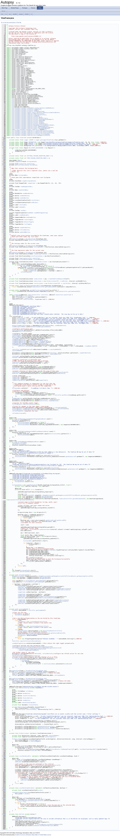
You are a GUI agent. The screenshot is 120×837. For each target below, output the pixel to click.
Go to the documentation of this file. (11, 22)
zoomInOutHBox (23, 190)
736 (3, 707)
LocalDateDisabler (25, 756)
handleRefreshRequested (57, 278)
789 (3, 759)
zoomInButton (24, 198)
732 (3, 702)
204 (3, 222)
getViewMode (40, 610)
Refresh (49, 423)
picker (40, 790)
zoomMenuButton (28, 193)
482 (3, 453)
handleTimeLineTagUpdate (26, 419)
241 (3, 259)
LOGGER (31, 140)
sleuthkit (15, 14)
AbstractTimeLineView (22, 165)
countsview (38, 130)
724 (3, 693)
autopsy (21, 14)
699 (3, 671)
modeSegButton (30, 217)
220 (3, 240)
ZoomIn (41, 121)
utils (35, 135)
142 (3, 161)
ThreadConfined (39, 111)
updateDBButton (25, 232)
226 (3, 247)
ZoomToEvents (43, 124)
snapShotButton (25, 227)
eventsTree (30, 163)
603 (3, 575)
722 (3, 691)
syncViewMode (54, 349)
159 (3, 181)
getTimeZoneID (49, 286)
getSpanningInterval (87, 495)
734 (3, 704)
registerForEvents (29, 404)
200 (3, 217)
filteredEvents (38, 259)
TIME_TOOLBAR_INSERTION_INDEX (37, 158)
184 (3, 200)
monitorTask (24, 571)
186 (3, 202)
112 (3, 142)
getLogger (43, 140)
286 (3, 285)
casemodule (30, 108)
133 (3, 155)
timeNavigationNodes (40, 253)
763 (3, 733)
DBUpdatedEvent (43, 126)
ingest (29, 112)
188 (3, 204)
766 (3, 736)
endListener (38, 281)
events (37, 108)
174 (3, 190)
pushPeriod (65, 395)
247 (3, 261)
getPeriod (60, 520)
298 (3, 290)
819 (3, 788)
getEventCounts (45, 529)
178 (3, 193)
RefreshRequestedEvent (45, 127)
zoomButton (26, 700)
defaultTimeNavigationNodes (38, 240)
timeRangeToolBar (26, 186)
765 (3, 735)
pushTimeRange (30, 749)
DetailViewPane (48, 132)
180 (3, 195)
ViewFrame (23, 137)
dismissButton (27, 698)
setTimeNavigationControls (21, 648)
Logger (36, 110)
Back (40, 117)
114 (3, 144)
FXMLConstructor (38, 113)
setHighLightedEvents (35, 633)
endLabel (22, 207)
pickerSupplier (50, 736)
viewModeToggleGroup (40, 212)
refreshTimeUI (25, 272)
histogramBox (23, 175)
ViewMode (36, 116)
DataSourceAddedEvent (47, 108)
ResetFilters (43, 118)
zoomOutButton (24, 195)
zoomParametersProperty (30, 409)
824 (3, 790)
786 (3, 756)
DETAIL (48, 341)
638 (3, 609)
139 (3, 158)
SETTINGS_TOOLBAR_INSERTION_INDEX (38, 155)
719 (3, 687)
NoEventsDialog (34, 663)
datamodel (36, 125)
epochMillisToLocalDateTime (39, 290)
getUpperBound (46, 497)
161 (3, 183)
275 (3, 283)
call (22, 759)
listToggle (27, 224)
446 (3, 431)
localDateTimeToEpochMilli (32, 285)
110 (3, 140)
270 (3, 281)
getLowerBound (46, 496)
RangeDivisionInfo (43, 135)
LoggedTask (37, 109)
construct (26, 299)
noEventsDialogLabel (28, 702)
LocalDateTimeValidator (27, 788)
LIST (45, 340)
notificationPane (36, 256)
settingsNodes (38, 247)
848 (3, 814)
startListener (38, 283)
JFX (45, 670)
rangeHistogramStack (28, 181)
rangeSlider (31, 183)
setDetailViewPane (32, 634)
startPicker (35, 200)
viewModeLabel (23, 215)
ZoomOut (41, 122)
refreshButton (24, 230)
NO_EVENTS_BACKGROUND (36, 148)
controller (36, 258)
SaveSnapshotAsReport (46, 119)
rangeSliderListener (40, 261)
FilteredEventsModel (47, 125)
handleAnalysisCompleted (26, 465)
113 (3, 143)
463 (3, 441)
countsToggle (28, 219)
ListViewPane (45, 134)
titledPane (29, 691)
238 (3, 256)
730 (3, 700)
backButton (26, 693)
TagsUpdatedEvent (43, 128)
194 (3, 210)
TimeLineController (39, 114)
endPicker (34, 202)
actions (35, 117)
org (10, 14)
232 (3, 253)
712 (3, 679)
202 (3, 219)
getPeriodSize (50, 520)
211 (3, 230)
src (6, 14)
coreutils (30, 109)
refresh (22, 443)
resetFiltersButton (29, 695)
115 (3, 145)
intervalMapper (54, 735)
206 (3, 224)
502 (3, 465)
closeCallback (33, 704)
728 (3, 698)
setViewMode (29, 346)
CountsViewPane (48, 130)
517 (3, 479)
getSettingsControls (43, 646)
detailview (38, 132)
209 (3, 227)
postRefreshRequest (53, 824)
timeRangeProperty (29, 408)
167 (3, 186)
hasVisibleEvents (48, 659)
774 (3, 745)
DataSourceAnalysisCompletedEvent (48, 112)
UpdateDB (42, 120)
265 (3, 278)
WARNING (30, 143)
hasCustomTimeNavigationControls (49, 648)
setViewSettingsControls (20, 646)
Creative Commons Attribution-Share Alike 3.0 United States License (33, 835)
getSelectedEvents (57, 633)
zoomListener (38, 278)
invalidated (24, 745)
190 (3, 207)
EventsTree (50, 133)
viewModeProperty (25, 349)
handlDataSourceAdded (25, 453)
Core (2, 14)
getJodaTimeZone (78, 498)
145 (3, 165)
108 (3, 137)
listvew (37, 134)
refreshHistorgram (18, 413)
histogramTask (31, 161)
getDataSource (70, 456)
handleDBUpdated (23, 441)
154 (3, 175)
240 (3, 258)
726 (3, 695)
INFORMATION (32, 142)
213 (3, 232)
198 (3, 215)
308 (3, 294)
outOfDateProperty (46, 825)
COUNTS (47, 342)
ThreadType (39, 670)
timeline (27, 14)
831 (3, 798)
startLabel (22, 204)
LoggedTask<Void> (32, 485)
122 (3, 148)
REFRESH (30, 144)
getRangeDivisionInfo (48, 267)
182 (3, 198)
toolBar (23, 210)
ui (31, 14)
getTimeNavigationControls (36, 649)
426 (3, 419)
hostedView (33, 165)
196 (3, 212)
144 (3, 163)
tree (44, 133)
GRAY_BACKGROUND (37, 145)
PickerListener (51, 281)
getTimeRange (40, 580)
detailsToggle (28, 222)
